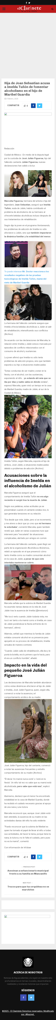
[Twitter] (31, 997)
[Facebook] (23, 997)
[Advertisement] (28, 44)
